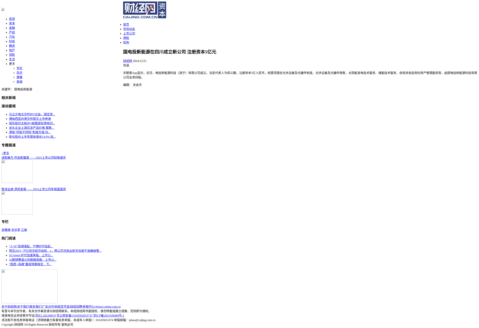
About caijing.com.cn (108, 306)
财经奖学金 (62, 306)
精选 (12, 45)
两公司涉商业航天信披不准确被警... (77, 250)
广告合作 (48, 306)
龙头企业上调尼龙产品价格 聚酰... (31, 127)
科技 (12, 41)
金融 (12, 27)
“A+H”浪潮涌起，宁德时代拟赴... (31, 246)
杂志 (19, 72)
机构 (126, 42)
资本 (12, 23)
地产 (12, 50)
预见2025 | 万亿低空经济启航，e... (31, 250)
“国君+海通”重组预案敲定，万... (30, 264)
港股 (126, 38)
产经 (12, 32)
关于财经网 (8, 306)
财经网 (127, 61)
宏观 (12, 19)
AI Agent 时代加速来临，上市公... (31, 255)
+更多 (5, 153)
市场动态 (129, 29)
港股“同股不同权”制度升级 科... (30, 132)
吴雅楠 (5, 229)
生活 (12, 59)
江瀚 (24, 229)
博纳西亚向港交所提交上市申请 (30, 118)
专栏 (19, 68)
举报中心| (89, 306)
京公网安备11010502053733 (74, 315)
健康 (19, 77)
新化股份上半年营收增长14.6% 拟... (32, 136)
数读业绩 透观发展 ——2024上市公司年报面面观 (33, 189)
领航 (12, 54)
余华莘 (15, 229)
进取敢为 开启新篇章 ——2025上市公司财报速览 (33, 157)
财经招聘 (76, 306)
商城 (19, 81)
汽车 (12, 36)
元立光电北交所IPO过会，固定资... (32, 114)
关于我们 (23, 306)
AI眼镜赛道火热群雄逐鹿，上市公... (32, 259)
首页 (126, 24)
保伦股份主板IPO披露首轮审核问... (32, 123)
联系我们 (36, 306)
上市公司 (129, 33)
